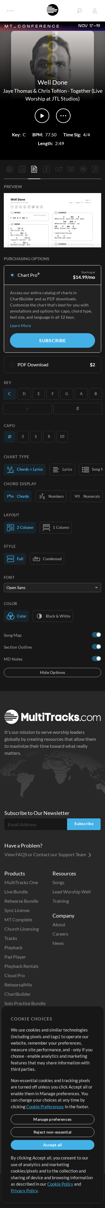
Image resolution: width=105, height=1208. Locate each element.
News (58, 943)
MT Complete (18, 919)
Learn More (20, 325)
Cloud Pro (14, 975)
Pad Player (15, 956)
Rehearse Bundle (21, 901)
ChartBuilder (17, 994)
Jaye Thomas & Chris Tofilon (35, 91)
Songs (58, 882)
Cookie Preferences (45, 1106)
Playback (13, 947)
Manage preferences (52, 1119)
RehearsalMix (18, 984)
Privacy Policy (24, 1190)
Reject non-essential (53, 1132)
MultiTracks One (21, 882)
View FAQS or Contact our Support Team (45, 854)
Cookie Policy (60, 1183)
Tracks (10, 938)
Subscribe (52, 340)
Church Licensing (21, 929)
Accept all (52, 1144)
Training (60, 901)
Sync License (16, 910)
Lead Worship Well (71, 891)
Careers (60, 933)
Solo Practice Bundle (25, 1003)
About (58, 924)
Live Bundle (16, 891)
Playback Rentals (21, 966)
